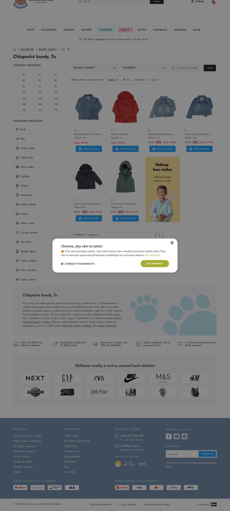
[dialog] (115, 255)
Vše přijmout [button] (155, 263)
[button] (78, 263)
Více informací (152, 255)
